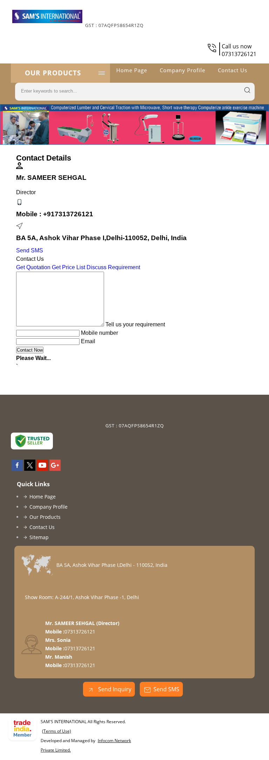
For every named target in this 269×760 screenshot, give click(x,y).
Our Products (53, 72)
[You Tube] (42, 469)
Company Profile (182, 70)
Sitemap (39, 537)
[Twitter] (29, 469)
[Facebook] (17, 469)
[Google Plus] (55, 469)
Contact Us (232, 70)
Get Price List (68, 267)
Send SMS (29, 250)
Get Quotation (33, 267)
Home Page (131, 70)
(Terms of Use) (56, 731)
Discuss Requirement (113, 267)
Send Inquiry (114, 689)
